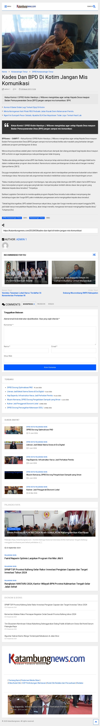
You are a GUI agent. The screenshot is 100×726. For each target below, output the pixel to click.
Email (54, 346)
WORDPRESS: (29, 304)
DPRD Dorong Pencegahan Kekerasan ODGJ (25, 408)
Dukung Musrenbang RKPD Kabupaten (80, 293)
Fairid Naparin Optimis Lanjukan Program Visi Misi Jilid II (34, 558)
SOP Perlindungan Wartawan (34, 683)
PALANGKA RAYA (12, 505)
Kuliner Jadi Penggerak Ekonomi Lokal (22, 404)
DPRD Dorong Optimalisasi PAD (20, 387)
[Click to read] (26, 272)
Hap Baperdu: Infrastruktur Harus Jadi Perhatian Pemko (30, 396)
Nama (7, 346)
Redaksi (80, 683)
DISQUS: (51, 304)
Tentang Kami (14, 680)
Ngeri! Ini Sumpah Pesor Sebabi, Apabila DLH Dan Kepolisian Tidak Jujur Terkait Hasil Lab (43, 115)
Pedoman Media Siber (30, 680)
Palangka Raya (14, 529)
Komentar (8, 325)
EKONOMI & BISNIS (13, 598)
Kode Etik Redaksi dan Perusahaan (61, 683)
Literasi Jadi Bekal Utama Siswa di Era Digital (25, 391)
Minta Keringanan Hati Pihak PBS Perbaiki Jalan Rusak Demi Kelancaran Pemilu (39, 111)
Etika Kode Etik (15, 683)
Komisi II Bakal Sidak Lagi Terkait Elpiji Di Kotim (24, 107)
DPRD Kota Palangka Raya (36, 427)
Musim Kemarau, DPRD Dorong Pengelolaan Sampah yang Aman (34, 400)
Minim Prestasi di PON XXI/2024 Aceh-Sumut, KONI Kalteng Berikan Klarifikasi (47, 532)
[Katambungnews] (25, 9)
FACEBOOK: (41, 304)
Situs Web (8, 356)
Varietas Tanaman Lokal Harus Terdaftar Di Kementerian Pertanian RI (21, 294)
